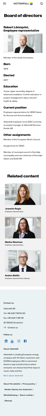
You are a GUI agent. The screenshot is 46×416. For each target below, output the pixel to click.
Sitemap (8, 401)
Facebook (25, 341)
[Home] (23, 3)
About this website (12, 384)
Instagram (18, 341)
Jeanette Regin (13, 208)
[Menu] (4, 3)
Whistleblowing (10, 395)
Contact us (13, 327)
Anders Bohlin (12, 275)
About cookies (26, 395)
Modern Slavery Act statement (18, 389)
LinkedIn (6, 341)
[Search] (42, 3)
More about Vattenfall (13, 375)
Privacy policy (29, 384)
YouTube (12, 341)
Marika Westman (14, 242)
